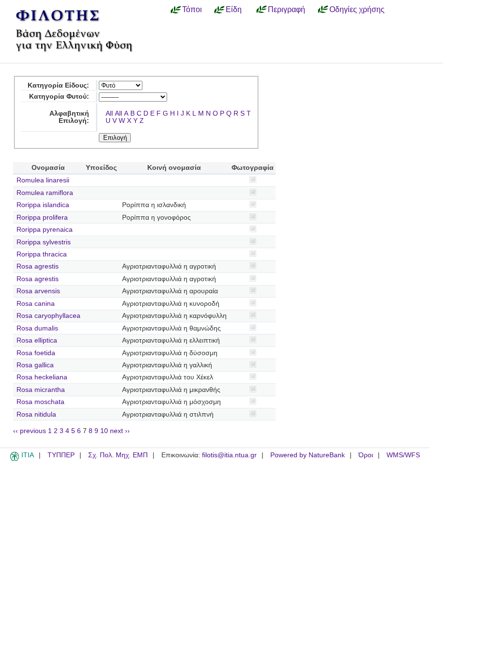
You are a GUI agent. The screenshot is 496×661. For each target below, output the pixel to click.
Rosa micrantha (40, 389)
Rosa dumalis (37, 328)
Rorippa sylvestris (43, 242)
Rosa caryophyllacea (48, 315)
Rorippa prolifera (42, 217)
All (109, 113)
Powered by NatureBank (307, 455)
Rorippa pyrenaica (44, 229)
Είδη (234, 9)
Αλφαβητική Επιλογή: (69, 117)
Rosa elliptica (36, 340)
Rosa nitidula (36, 414)
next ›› (120, 431)
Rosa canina (35, 303)
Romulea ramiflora (44, 192)
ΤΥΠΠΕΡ (61, 455)
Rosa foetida (35, 353)
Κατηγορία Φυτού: (59, 96)
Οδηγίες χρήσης (357, 9)
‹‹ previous (29, 431)
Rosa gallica (35, 365)
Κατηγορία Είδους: (58, 85)
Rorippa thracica (41, 254)
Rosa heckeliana (41, 377)
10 (104, 431)
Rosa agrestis (37, 266)
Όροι (365, 455)
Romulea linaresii (42, 180)
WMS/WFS (403, 455)
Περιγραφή (286, 9)
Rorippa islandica (42, 205)
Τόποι (192, 9)
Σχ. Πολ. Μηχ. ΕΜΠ (118, 455)
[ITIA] (14, 459)
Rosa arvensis (38, 291)
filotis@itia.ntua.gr (229, 455)
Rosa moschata (40, 402)
